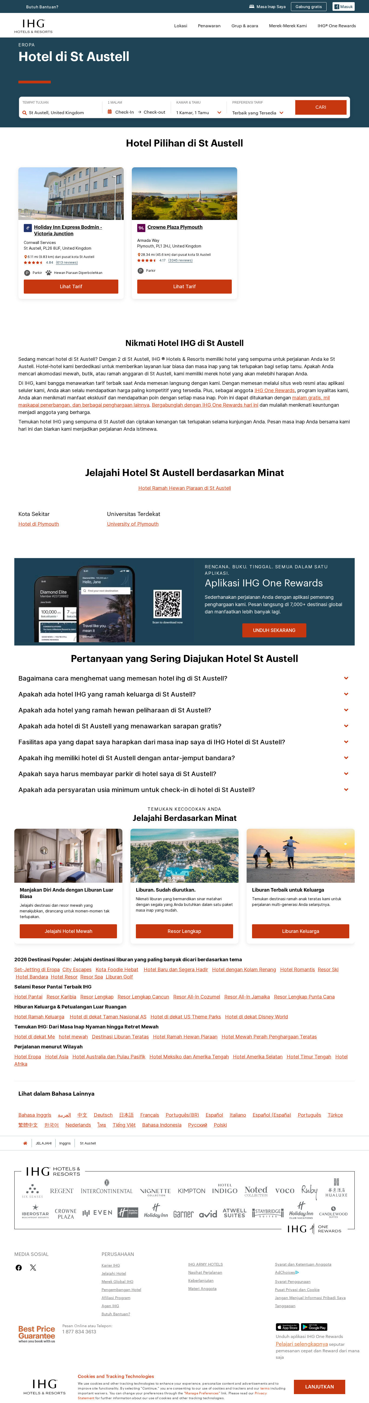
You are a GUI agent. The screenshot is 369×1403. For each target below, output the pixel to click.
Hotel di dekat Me (34, 1036)
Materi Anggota (202, 1288)
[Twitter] (33, 1267)
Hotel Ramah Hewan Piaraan (185, 1036)
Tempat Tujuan (35, 102)
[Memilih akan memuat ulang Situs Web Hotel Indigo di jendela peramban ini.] (224, 1189)
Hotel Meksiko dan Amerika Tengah (189, 1056)
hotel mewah (73, 1036)
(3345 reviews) (180, 260)
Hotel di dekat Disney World (256, 1017)
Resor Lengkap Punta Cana (304, 997)
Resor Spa (91, 977)
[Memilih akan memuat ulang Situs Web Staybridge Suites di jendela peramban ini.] (268, 1212)
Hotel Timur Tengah (309, 1056)
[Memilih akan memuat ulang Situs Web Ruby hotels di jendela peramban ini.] (309, 1189)
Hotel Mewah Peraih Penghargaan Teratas (269, 1036)
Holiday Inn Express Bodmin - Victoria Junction (68, 230)
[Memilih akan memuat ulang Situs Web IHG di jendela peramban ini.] (33, 25)
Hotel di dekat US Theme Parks (185, 1017)
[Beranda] (25, 1143)
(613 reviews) (67, 262)
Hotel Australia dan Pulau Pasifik (108, 1056)
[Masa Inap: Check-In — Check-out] (137, 112)
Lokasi (180, 25)
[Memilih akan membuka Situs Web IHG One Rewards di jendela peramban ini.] (314, 1229)
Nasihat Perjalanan (205, 1272)
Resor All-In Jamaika (247, 997)
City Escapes (77, 969)
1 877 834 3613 (79, 1331)
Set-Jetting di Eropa (37, 969)
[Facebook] (20, 1267)
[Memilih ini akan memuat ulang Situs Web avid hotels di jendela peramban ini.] (208, 1212)
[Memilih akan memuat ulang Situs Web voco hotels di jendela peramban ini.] (284, 1189)
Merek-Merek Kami (288, 25)
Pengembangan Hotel (121, 1289)
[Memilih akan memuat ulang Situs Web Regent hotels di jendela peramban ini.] (62, 1189)
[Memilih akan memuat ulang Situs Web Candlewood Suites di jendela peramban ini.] (333, 1212)
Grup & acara (245, 25)
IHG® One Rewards (337, 25)
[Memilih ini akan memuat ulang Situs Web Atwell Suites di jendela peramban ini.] (235, 1212)
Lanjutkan (319, 1386)
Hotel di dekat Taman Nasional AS (108, 1017)
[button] (344, 6)
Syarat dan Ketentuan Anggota (303, 1264)
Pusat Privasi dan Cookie (297, 1289)
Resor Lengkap (96, 997)
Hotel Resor (64, 977)
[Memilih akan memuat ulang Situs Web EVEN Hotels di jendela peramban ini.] (97, 1212)
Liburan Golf (119, 977)
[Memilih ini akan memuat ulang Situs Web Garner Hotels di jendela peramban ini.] (183, 1212)
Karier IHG (111, 1265)
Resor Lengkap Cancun (143, 997)
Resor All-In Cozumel (196, 997)
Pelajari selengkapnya (302, 1343)
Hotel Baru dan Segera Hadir (176, 969)
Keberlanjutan (201, 1280)
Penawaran (209, 25)
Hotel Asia (56, 1056)
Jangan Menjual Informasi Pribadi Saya (310, 1297)
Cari (321, 107)
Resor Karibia (61, 997)
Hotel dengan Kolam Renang (244, 969)
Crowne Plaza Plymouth (175, 227)
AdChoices (285, 1272)
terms (265, 1387)
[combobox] (62, 112)
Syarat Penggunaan (293, 1281)
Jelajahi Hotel (114, 1273)
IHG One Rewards (274, 390)
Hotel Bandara (32, 977)
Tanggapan (285, 1305)
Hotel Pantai (28, 997)
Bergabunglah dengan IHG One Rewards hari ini (205, 405)
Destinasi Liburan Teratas (120, 1036)
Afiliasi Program (116, 1297)
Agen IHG (110, 1305)
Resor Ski (328, 969)
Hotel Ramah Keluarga (39, 1017)
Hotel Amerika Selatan (258, 1056)
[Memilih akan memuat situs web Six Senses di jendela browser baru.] (32, 1189)
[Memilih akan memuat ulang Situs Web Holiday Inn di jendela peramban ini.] (156, 1212)
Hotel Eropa (27, 1056)
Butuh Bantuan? (42, 7)
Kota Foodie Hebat (117, 969)
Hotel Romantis (297, 969)
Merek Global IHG (117, 1281)
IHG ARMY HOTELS (205, 1264)
